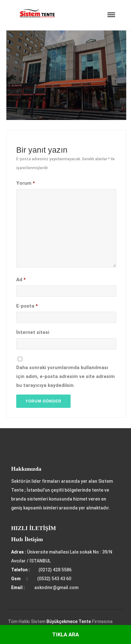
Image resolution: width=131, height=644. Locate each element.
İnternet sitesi (32, 332)
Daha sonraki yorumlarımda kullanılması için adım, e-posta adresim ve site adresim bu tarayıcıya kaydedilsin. (65, 376)
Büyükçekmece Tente (68, 621)
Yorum (25, 183)
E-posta (27, 306)
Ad (21, 279)
